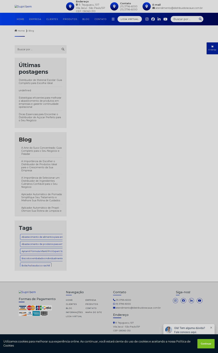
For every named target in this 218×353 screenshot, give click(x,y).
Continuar (206, 343)
